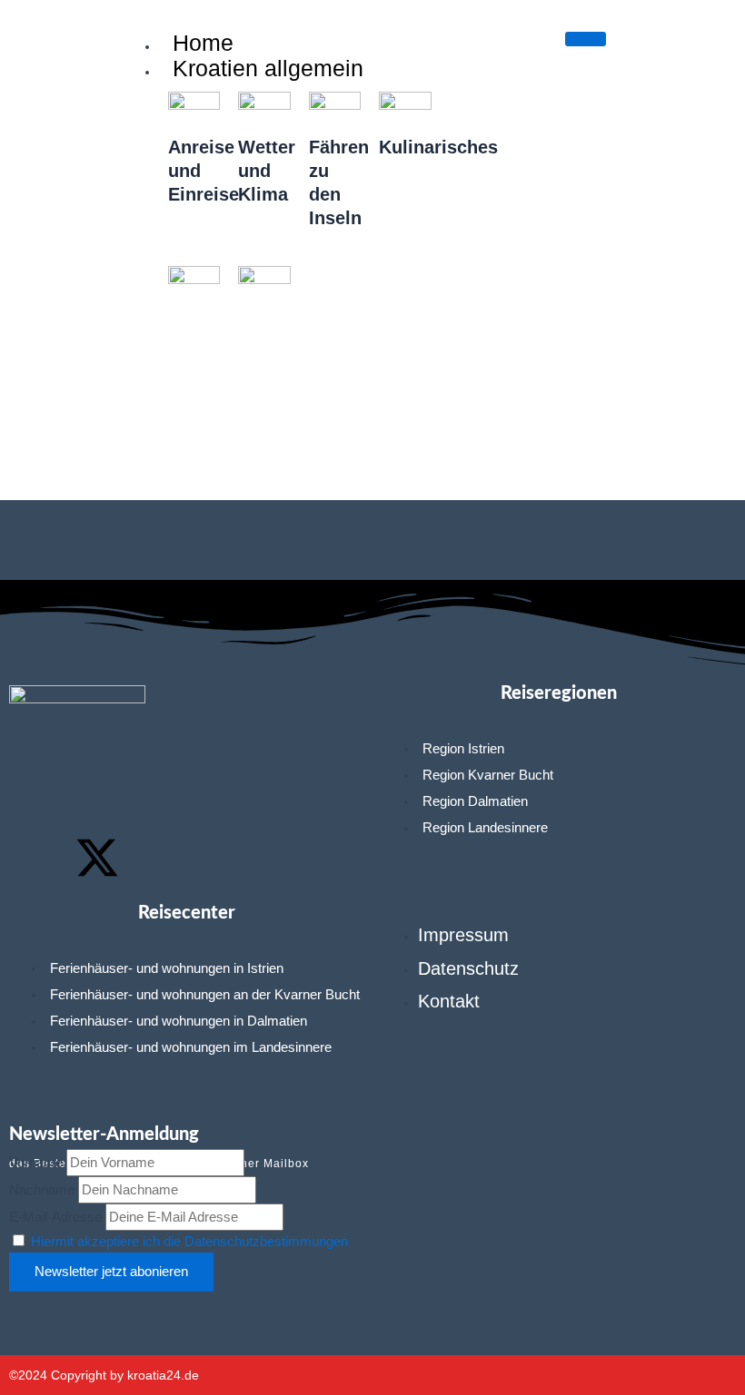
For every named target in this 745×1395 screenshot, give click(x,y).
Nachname (41, 1190)
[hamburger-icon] (585, 39)
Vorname (36, 1162)
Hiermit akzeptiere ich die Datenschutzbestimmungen (189, 1241)
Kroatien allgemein (268, 68)
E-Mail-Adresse (55, 1217)
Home (203, 42)
